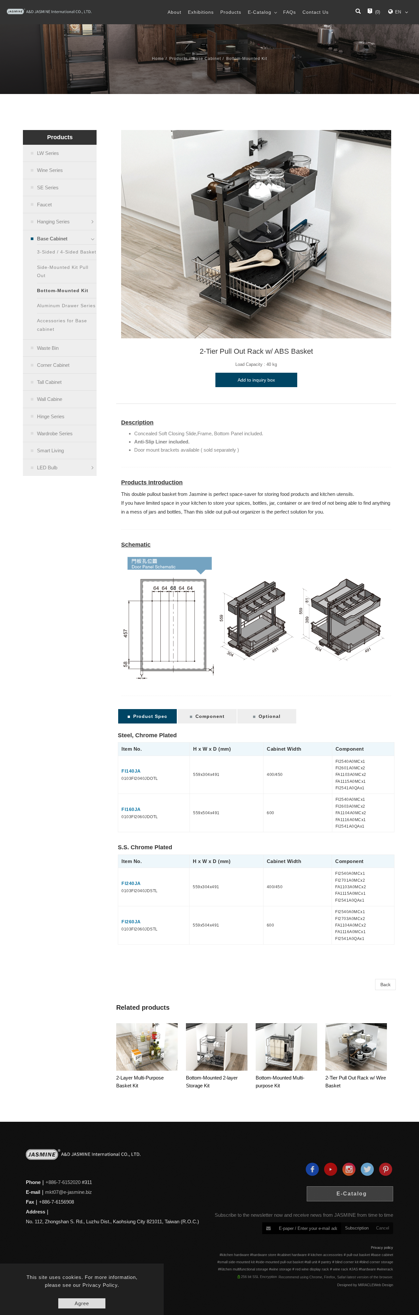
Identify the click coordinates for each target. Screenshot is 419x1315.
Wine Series (50, 170)
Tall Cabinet (49, 382)
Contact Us (315, 12)
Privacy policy (382, 1247)
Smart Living (50, 450)
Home (158, 58)
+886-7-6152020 (63, 1182)
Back (385, 984)
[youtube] (329, 1169)
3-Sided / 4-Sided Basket (66, 251)
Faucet (44, 204)
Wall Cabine (49, 399)
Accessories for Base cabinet (62, 324)
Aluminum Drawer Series (66, 305)
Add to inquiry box (256, 380)
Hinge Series (50, 416)
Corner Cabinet (53, 365)
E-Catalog (259, 12)
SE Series (48, 187)
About (174, 12)
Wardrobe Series (55, 433)
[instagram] (347, 1169)
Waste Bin (48, 348)
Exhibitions (201, 12)
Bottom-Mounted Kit (246, 58)
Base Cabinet (207, 58)
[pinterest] (384, 1169)
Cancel (382, 1228)
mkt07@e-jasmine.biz (68, 1192)
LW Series (48, 153)
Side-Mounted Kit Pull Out (62, 271)
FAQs (289, 12)
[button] (358, 12)
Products (230, 12)
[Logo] (49, 11)
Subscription (357, 1228)
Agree (82, 1303)
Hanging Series (53, 221)
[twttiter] (365, 1169)
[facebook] (310, 1169)
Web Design (383, 1285)
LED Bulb (47, 467)
